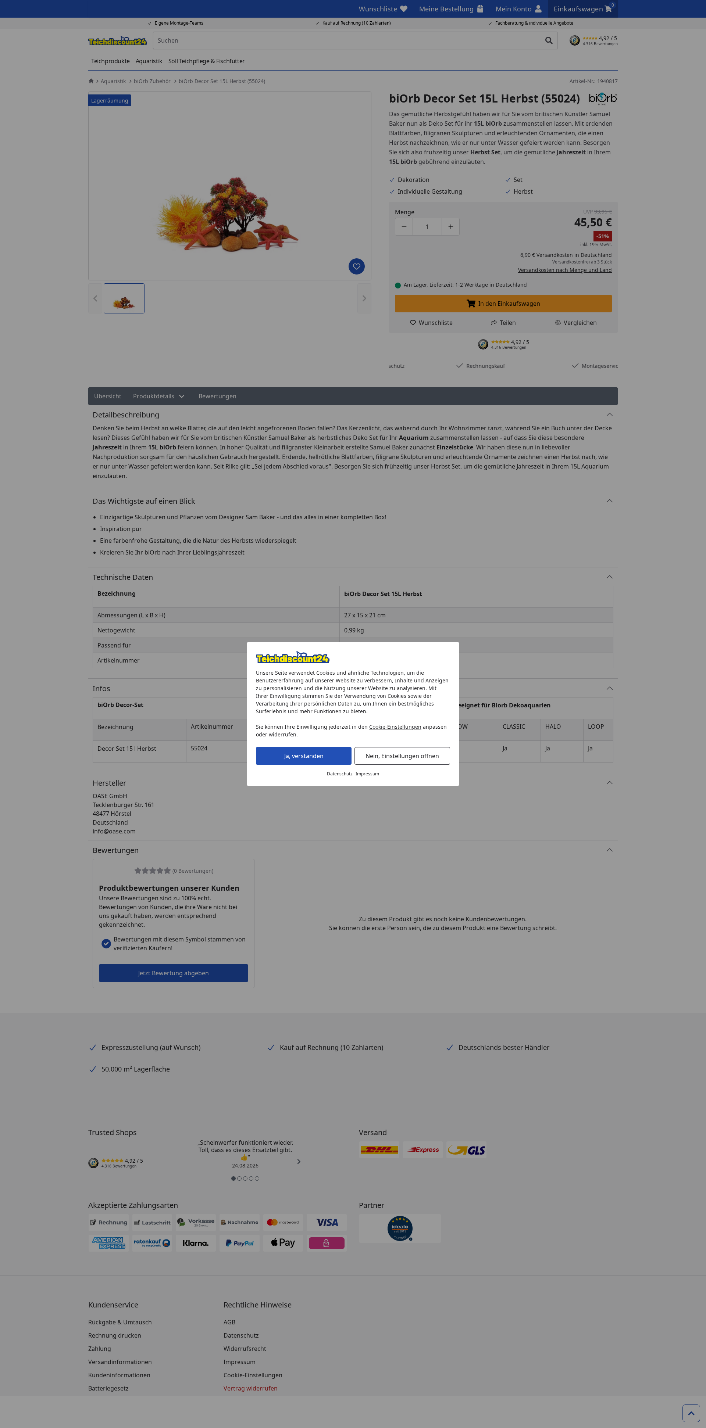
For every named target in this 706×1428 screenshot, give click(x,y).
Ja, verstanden (304, 756)
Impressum (367, 774)
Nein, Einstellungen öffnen (402, 756)
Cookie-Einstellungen (395, 726)
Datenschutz (340, 774)
